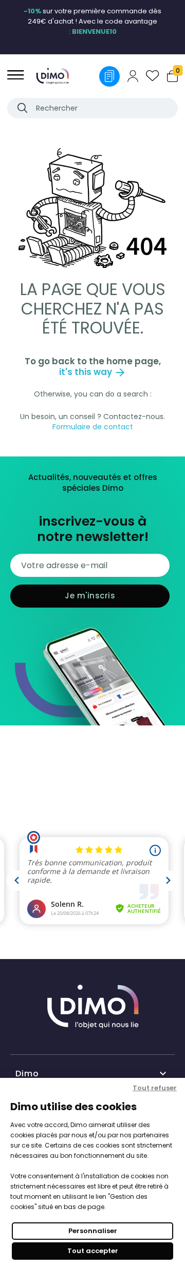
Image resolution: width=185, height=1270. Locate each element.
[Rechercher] (22, 108)
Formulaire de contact (92, 427)
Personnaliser (92, 1231)
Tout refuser (155, 1088)
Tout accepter (92, 1251)
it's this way (92, 372)
